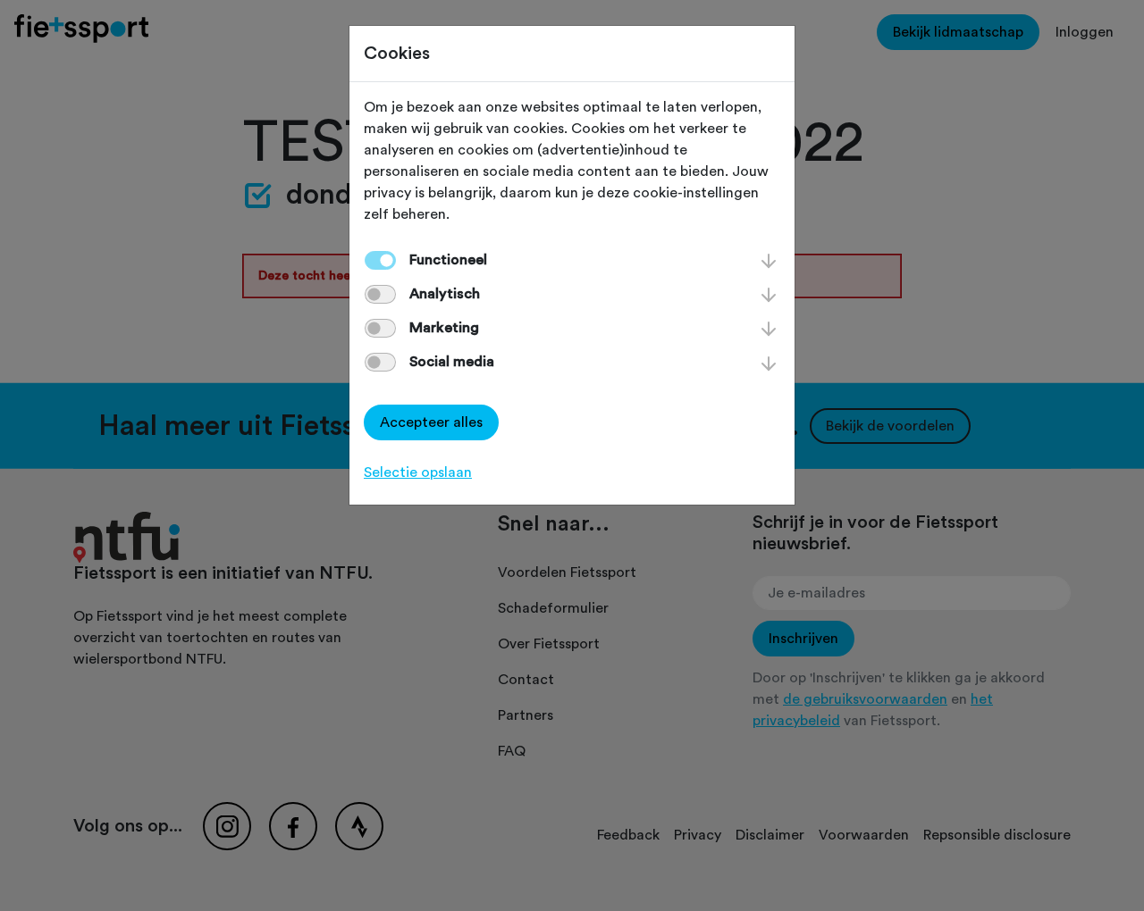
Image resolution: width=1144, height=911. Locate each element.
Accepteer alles (431, 422)
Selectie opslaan (418, 472)
